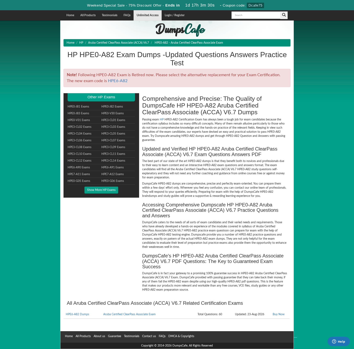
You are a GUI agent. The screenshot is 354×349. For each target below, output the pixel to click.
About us (99, 336)
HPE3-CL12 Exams (79, 160)
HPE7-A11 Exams (79, 174)
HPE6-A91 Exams (112, 167)
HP (81, 42)
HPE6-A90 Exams (79, 167)
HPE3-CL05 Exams (113, 133)
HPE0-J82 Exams (112, 106)
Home (70, 15)
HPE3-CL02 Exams (79, 127)
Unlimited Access (148, 15)
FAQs (127, 15)
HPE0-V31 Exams (79, 120)
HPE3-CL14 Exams (113, 160)
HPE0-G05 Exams (79, 181)
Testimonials (109, 15)
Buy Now (279, 314)
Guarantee (114, 336)
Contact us (149, 336)
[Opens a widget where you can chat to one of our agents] (338, 342)
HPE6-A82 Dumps (77, 314)
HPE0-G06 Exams (112, 181)
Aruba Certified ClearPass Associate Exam (129, 314)
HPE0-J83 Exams (78, 113)
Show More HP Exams (101, 190)
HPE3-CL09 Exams (113, 147)
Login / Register (175, 15)
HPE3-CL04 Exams (79, 133)
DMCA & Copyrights (181, 336)
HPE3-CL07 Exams (113, 140)
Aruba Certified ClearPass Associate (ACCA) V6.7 (118, 42)
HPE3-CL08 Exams (79, 147)
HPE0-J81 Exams (78, 106)
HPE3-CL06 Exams (79, 140)
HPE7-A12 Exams (112, 174)
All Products (88, 15)
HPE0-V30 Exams (112, 113)
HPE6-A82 (118, 81)
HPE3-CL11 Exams (113, 154)
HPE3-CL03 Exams (113, 127)
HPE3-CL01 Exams (113, 120)
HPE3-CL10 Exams (79, 154)
